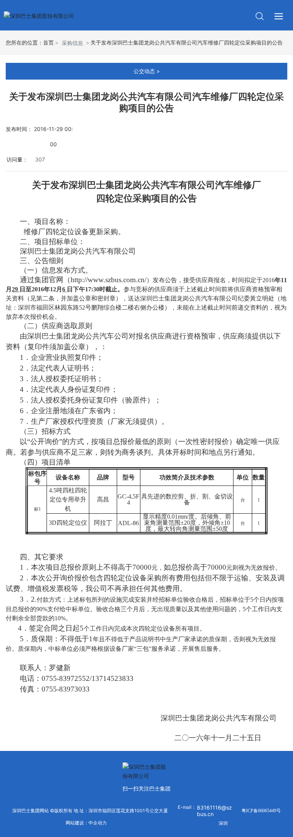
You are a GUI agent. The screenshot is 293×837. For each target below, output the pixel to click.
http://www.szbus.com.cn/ (108, 280)
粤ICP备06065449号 (261, 810)
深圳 (223, 823)
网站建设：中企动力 (86, 823)
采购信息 (72, 43)
